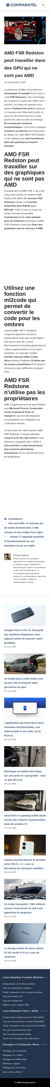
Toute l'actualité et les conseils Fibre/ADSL (24, 1026)
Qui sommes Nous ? (13, 1072)
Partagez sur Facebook (14, 1051)
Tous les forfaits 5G (12, 996)
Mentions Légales (12, 1063)
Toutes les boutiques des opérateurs (21, 1038)
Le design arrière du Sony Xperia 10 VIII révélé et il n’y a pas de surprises (23, 952)
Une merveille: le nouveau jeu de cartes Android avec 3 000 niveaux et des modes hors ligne (23, 528)
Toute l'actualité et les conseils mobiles (22, 992)
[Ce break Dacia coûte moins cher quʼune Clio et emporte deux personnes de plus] (25, 672)
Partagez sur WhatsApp (15, 1059)
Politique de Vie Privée (14, 1068)
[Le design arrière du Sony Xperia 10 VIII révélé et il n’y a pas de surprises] (25, 941)
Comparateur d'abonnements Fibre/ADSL (23, 1017)
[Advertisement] (25, 258)
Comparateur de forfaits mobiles (19, 984)
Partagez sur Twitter (13, 1055)
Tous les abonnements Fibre (17, 1030)
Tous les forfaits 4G (12, 1001)
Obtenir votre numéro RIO (16, 1005)
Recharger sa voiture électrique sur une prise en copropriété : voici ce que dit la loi (25, 775)
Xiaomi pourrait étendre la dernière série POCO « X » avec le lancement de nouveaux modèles (25, 864)
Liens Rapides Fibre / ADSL (21, 1011)
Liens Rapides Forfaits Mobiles (23, 977)
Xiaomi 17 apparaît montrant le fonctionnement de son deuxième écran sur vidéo (24, 541)
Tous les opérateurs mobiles (17, 988)
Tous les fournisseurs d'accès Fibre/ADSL (24, 1021)
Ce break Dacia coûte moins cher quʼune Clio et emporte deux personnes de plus (23, 683)
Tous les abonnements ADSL (17, 1034)
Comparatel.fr (29, 1082)
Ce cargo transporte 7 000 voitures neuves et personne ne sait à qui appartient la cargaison (24, 908)
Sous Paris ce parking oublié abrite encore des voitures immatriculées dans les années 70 (25, 819)
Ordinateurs (15, 519)
